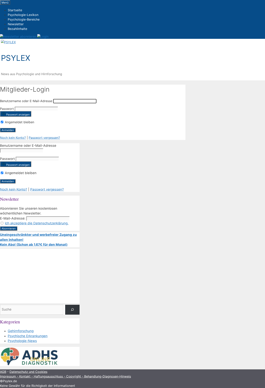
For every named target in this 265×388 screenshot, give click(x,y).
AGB (3, 372)
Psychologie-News (22, 341)
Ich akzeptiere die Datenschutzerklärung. (36, 223)
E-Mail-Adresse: (12, 218)
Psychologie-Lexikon (23, 15)
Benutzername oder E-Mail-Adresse (26, 101)
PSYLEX (15, 58)
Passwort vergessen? (44, 138)
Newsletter (16, 24)
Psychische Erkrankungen (28, 336)
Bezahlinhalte (17, 29)
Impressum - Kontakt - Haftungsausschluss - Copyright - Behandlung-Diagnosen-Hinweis (65, 376)
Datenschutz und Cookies (28, 372)
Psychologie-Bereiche (24, 19)
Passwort (7, 109)
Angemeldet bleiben (19, 122)
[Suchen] (72, 310)
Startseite (15, 10)
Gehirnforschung (21, 331)
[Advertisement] (40, 276)
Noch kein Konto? (13, 138)
